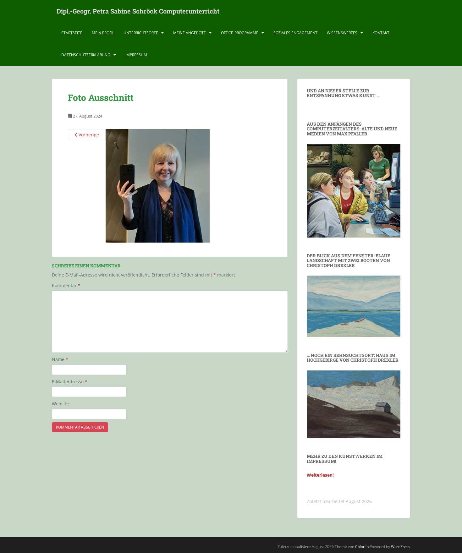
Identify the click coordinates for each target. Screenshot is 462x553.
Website (60, 404)
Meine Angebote (189, 33)
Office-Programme (239, 33)
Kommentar (66, 285)
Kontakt (380, 33)
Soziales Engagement (295, 33)
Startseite (71, 33)
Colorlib (362, 546)
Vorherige (88, 135)
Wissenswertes (342, 33)
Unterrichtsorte (141, 33)
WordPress (400, 546)
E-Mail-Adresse (69, 382)
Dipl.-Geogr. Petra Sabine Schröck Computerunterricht (138, 11)
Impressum (136, 54)
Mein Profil (103, 33)
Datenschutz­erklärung (85, 54)
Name (60, 359)
